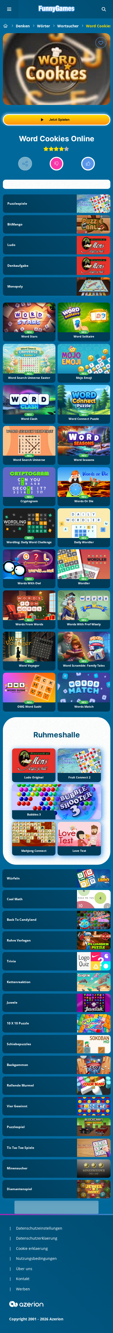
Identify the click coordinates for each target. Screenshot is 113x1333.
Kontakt (22, 1278)
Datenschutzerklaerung (36, 1238)
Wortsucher (68, 25)
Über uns (24, 1268)
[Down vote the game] (57, 164)
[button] (104, 9)
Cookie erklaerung (32, 1248)
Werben (23, 1288)
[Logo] (56, 9)
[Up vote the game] (88, 164)
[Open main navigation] (9, 9)
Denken (23, 25)
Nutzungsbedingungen (36, 1258)
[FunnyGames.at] (5, 26)
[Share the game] (25, 164)
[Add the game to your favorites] (101, 42)
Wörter (43, 25)
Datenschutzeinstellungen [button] (39, 1228)
